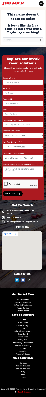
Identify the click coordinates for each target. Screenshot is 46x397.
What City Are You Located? (13, 120)
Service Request (23, 366)
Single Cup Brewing (23, 345)
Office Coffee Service (23, 305)
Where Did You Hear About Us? (14, 153)
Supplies (23, 351)
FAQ (23, 374)
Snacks (23, 348)
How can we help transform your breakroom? (19, 164)
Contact (23, 363)
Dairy (23, 328)
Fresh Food (23, 334)
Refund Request (23, 369)
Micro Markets (23, 299)
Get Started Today (12, 194)
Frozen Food (23, 337)
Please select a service (11, 131)
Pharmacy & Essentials (23, 342)
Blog (23, 371)
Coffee (23, 320)
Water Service (23, 308)
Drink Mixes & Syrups (23, 331)
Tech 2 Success (24, 392)
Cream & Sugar (23, 325)
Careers (23, 377)
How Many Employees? (11, 142)
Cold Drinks (23, 322)
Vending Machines (23, 302)
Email (5, 110)
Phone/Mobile (8, 99)
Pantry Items (23, 340)
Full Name (6, 88)
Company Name (9, 78)
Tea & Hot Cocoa (23, 354)
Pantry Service (23, 311)
